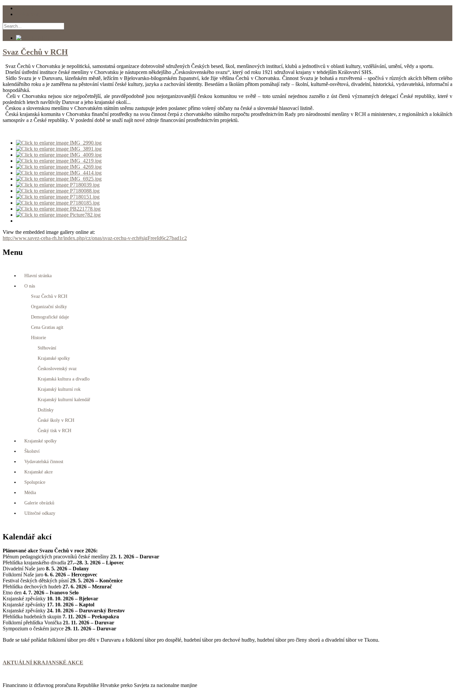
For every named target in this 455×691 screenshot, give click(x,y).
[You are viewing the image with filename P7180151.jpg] (58, 197)
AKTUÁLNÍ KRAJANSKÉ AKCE (43, 662)
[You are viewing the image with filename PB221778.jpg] (58, 209)
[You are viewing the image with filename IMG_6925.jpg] (59, 179)
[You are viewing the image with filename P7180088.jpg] (58, 191)
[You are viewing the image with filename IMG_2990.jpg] (59, 143)
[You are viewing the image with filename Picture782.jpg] (58, 215)
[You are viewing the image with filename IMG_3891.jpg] (59, 149)
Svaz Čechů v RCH (35, 52)
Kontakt (24, 8)
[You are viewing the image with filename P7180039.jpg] (58, 185)
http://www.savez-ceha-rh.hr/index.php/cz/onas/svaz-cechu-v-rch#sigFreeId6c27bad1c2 (95, 238)
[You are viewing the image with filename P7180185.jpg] (58, 203)
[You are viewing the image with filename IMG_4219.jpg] (59, 161)
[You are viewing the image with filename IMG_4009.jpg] (59, 155)
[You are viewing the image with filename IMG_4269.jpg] (59, 167)
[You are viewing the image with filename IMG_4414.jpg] (59, 173)
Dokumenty (28, 14)
